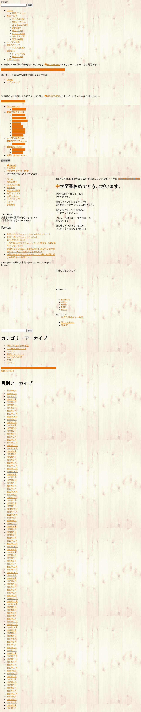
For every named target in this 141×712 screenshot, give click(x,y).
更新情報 (11, 205)
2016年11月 (12, 659)
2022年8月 (12, 494)
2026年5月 (12, 399)
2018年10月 (12, 604)
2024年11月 (12, 445)
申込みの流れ (18, 19)
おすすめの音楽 (14, 357)
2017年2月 (12, 650)
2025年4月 (12, 431)
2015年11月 (12, 668)
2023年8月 (12, 474)
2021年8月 (12, 520)
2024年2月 (12, 460)
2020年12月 (12, 541)
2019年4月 (12, 587)
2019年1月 (12, 595)
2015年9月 (12, 671)
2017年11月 (12, 624)
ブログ (10, 360)
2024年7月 (12, 457)
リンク (10, 202)
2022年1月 (12, 506)
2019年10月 (12, 572)
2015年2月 (12, 688)
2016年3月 (12, 662)
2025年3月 (12, 434)
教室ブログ (17, 30)
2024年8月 (12, 454)
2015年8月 (12, 673)
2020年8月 (12, 552)
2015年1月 (12, 691)
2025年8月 (12, 419)
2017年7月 (12, 636)
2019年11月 (12, 570)
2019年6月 (12, 581)
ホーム (10, 10)
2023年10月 (12, 471)
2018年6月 (12, 616)
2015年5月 (12, 679)
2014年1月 (12, 708)
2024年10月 (12, 448)
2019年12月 (12, 567)
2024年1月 (12, 463)
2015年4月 (12, 682)
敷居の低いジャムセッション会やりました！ (29, 234)
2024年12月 (12, 442)
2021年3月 (12, 532)
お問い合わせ (13, 59)
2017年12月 (12, 621)
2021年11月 (12, 512)
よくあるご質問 (20, 25)
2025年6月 (12, 425)
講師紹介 (16, 28)
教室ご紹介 (12, 16)
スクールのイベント (16, 348)
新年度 (64, 325)
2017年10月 (12, 627)
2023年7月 (12, 477)
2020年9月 (12, 549)
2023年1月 (12, 489)
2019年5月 (12, 584)
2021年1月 (12, 538)
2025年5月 (12, 428)
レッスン (11, 351)
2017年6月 (12, 639)
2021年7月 (12, 523)
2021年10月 (12, 515)
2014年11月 (12, 694)
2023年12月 (12, 466)
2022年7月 (12, 497)
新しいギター (67, 322)
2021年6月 (12, 526)
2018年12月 (12, 598)
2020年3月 (12, 558)
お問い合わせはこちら (14, 101)
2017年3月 (12, 647)
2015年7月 (12, 676)
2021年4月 (12, 529)
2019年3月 (12, 590)
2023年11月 (12, 468)
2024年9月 (12, 451)
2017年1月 (12, 653)
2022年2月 (12, 503)
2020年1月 (12, 564)
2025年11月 (12, 414)
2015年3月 (12, 685)
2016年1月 (12, 665)
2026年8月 (12, 391)
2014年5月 (12, 702)
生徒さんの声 (18, 36)
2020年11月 (12, 544)
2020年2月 (12, 561)
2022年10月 (12, 492)
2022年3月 (12, 500)
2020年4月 (12, 555)
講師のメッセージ (15, 354)
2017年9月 (12, 630)
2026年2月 (12, 408)
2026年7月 (12, 393)
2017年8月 (12, 633)
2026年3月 (12, 405)
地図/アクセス (19, 13)
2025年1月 (12, 440)
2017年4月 (12, 645)
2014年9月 (12, 697)
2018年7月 (12, 613)
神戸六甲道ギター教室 (129, 179)
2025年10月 (12, 417)
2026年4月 (12, 402)
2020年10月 (12, 546)
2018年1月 (12, 619)
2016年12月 (12, 656)
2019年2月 (12, 593)
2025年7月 (12, 422)
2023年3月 (12, 486)
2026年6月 (12, 396)
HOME (10, 79)
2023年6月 (12, 480)
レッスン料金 (13, 42)
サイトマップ (13, 82)
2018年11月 (12, 601)
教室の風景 (17, 39)
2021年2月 (12, 535)
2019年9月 (12, 575)
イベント (11, 363)
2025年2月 (12, 437)
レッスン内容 (18, 33)
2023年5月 (12, 483)
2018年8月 (12, 610)
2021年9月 (12, 518)
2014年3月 (12, 705)
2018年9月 (12, 607)
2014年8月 (12, 699)
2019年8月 (12, 578)
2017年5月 (12, 642)
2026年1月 (12, 411)
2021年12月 (12, 509)
